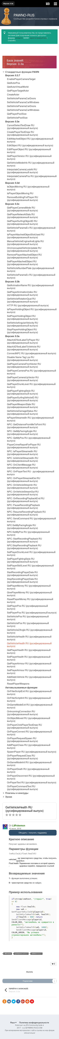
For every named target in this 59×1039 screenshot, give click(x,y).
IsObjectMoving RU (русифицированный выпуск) (28, 188)
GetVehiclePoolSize (17, 117)
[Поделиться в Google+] (23, 1001)
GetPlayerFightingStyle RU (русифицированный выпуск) (22, 392)
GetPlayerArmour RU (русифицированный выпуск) (29, 665)
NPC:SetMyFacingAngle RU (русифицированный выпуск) (22, 527)
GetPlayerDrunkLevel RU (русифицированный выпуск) (31, 385)
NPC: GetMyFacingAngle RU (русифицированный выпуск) (22, 432)
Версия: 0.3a (12, 336)
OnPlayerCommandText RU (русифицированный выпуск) (22, 788)
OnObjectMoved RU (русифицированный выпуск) (28, 719)
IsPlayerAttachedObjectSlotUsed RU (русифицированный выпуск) (25, 236)
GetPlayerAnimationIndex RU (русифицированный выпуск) (22, 293)
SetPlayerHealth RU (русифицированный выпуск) (28, 658)
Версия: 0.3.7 (12, 75)
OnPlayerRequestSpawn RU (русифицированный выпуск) (22, 740)
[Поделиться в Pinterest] (32, 1001)
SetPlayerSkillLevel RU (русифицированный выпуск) (30, 567)
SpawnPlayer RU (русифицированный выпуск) (31, 751)
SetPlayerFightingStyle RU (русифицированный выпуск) (22, 560)
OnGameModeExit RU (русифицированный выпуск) (29, 706)
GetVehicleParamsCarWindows (23, 110)
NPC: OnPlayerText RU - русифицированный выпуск (30, 473)
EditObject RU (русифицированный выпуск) (30, 145)
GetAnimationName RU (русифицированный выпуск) (30, 287)
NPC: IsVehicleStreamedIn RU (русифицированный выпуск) (22, 459)
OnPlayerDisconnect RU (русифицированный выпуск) (31, 777)
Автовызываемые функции (21, 687)
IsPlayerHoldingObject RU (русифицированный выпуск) (32, 311)
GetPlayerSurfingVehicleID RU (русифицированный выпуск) (22, 399)
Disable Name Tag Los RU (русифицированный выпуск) (22, 358)
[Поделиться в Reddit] (27, 1001)
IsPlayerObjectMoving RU (20, 193)
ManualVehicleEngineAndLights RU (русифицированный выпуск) (25, 243)
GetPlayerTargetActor (18, 90)
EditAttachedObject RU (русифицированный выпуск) (30, 140)
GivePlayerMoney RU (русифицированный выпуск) (29, 594)
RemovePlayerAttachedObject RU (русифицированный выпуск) (24, 256)
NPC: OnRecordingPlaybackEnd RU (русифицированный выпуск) (25, 500)
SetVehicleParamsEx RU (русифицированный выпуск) (31, 276)
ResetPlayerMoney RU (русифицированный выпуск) (30, 600)
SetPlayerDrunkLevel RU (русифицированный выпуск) (31, 553)
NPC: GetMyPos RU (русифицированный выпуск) (28, 439)
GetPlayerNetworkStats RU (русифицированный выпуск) (22, 216)
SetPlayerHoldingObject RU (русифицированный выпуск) (22, 317)
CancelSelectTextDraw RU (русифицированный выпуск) (22, 127)
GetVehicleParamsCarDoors (21, 106)
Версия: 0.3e (12, 121)
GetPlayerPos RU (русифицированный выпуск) (27, 607)
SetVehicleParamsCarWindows (23, 102)
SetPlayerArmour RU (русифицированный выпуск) (29, 672)
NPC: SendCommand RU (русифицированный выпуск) (31, 520)
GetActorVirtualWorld (17, 86)
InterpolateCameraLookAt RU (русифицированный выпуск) (22, 171)
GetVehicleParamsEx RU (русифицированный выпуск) (31, 229)
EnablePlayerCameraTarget (21, 79)
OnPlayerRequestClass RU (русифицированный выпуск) (22, 757)
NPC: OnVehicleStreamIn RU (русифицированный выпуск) (22, 486)
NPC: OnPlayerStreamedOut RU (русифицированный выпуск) (23, 479)
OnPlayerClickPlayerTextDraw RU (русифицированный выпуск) (24, 726)
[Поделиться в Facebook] (18, 1001)
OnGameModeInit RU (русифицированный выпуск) (29, 764)
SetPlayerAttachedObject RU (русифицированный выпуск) (22, 263)
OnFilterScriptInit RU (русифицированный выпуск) (29, 699)
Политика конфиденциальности (34, 1022)
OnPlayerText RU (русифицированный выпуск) (31, 782)
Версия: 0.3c (12, 203)
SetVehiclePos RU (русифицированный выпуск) (28, 618)
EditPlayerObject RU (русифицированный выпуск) (29, 151)
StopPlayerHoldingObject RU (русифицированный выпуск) (22, 331)
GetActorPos (13, 83)
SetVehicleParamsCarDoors (21, 98)
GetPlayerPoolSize (16, 113)
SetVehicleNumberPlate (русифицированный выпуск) (30, 269)
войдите (19, 38)
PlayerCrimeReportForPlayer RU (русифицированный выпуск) (24, 446)
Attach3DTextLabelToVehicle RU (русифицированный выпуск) (23, 348)
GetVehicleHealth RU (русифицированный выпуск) (29, 645)
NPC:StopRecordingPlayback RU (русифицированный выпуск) (24, 547)
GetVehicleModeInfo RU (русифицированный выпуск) (30, 164)
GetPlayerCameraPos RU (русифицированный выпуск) (31, 372)
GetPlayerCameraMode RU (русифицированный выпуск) (22, 209)
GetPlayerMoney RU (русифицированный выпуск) (29, 587)
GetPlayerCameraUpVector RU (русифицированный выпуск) (23, 379)
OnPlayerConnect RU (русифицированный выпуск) (29, 733)
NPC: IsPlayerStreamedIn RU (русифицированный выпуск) (22, 453)
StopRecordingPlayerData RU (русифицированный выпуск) (22, 580)
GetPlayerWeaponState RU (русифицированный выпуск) (22, 406)
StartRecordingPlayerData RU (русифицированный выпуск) (22, 574)
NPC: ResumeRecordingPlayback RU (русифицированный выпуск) (26, 513)
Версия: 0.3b (12, 281)
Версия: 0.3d (12, 182)
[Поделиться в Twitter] (14, 1001)
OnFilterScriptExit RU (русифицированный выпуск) (29, 693)
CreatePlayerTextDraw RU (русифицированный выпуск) (22, 133)
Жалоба (29, 972)
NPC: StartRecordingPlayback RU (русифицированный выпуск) (24, 540)
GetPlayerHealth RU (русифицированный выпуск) (29, 651)
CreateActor (13, 94)
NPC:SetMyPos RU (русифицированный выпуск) (28, 533)
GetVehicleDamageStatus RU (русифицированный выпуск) (22, 412)
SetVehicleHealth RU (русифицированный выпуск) (29, 638)
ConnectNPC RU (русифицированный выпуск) (31, 353)
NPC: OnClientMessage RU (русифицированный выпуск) (22, 466)
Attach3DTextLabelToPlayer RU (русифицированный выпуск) (23, 341)
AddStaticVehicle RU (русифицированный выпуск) (29, 678)
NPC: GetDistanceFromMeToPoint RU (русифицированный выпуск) (26, 426)
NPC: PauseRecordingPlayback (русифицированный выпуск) (23, 506)
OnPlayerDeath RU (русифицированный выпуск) (28, 770)
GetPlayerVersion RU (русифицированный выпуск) (29, 157)
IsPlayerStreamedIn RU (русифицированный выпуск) (30, 419)
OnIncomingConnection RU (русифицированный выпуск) (22, 713)
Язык (12, 1022)
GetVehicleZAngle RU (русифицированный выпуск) (29, 631)
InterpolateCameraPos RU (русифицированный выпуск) (32, 177)
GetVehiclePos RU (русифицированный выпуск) (28, 624)
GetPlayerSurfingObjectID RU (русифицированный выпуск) (22, 222)
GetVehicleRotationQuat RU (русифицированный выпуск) (22, 300)
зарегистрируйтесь (38, 38)
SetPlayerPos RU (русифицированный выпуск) (32, 612)
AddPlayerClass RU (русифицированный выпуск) (28, 746)
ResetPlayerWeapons (18, 683)
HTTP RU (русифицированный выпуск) (28, 305)
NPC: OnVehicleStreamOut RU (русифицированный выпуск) (23, 493)
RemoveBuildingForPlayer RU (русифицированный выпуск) (22, 198)
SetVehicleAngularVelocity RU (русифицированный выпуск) (22, 324)
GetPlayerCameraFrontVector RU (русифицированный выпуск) (24, 365)
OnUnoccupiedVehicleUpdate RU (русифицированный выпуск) (24, 249)
